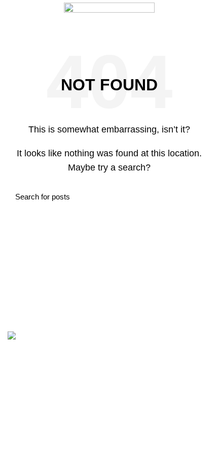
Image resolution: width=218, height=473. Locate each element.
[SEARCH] (196, 197)
